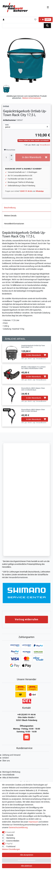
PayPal (9, 844)
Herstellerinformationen (14, 224)
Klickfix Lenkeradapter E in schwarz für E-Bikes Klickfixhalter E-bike (33, 367)
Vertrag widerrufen (26, 619)
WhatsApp (40, 191)
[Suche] (47, 25)
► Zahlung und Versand (10, 755)
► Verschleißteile (7, 775)
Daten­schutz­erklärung (18, 827)
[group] (12, 353)
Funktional (10, 846)
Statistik (9, 835)
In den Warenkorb (31, 157)
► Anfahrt (4, 758)
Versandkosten (44, 145)
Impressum (33, 822)
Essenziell (10, 832)
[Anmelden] (3, 19)
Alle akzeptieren (26, 855)
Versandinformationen (18, 577)
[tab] (26, 208)
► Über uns (5, 761)
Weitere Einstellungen (11, 849)
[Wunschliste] (35, 19)
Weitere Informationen (31, 98)
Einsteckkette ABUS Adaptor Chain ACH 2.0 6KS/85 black (33, 389)
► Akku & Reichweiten (9, 777)
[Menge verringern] (11, 159)
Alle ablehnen (26, 866)
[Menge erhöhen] (11, 155)
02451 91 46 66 (26, 191)
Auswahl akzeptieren (26, 860)
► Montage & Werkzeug (10, 772)
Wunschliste (10, 150)
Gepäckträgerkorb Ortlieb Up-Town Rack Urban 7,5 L (33, 346)
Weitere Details (10, 216)
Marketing (10, 838)
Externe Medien (12, 841)
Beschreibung (10, 208)
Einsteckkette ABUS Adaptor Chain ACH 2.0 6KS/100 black (33, 410)
